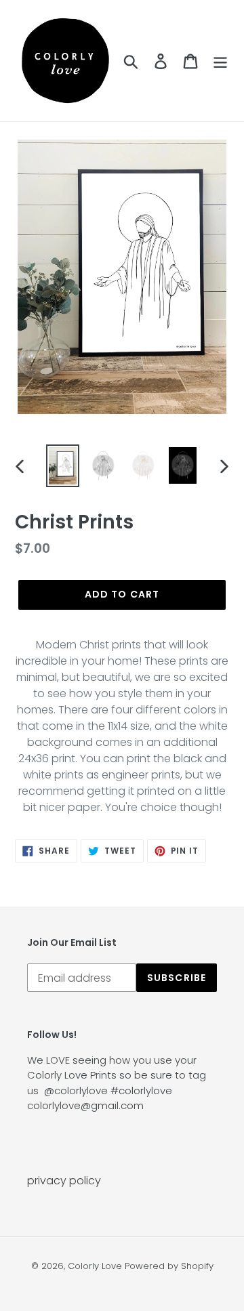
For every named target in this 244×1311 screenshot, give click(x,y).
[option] (63, 466)
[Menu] (220, 60)
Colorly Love (95, 1266)
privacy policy (64, 1180)
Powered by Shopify (169, 1266)
